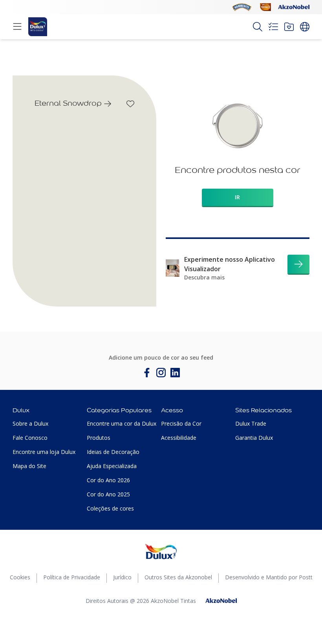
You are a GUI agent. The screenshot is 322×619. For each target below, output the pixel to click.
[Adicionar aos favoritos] (130, 104)
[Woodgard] (265, 7)
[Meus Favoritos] (289, 26)
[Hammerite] (242, 7)
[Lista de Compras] (273, 26)
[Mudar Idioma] (304, 26)
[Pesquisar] (257, 26)
